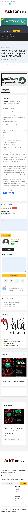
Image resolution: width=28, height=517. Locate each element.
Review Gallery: (5, 211)
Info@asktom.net (12, 511)
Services (3, 47)
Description (10, 64)
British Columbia (13, 290)
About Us (7, 1)
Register (10, 31)
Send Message (14, 275)
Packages (12, 1)
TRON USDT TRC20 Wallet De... (13, 381)
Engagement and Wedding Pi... (12, 341)
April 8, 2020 (5, 59)
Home (3, 34)
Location (16, 64)
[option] (14, 332)
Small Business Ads (7, 339)
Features (3, 64)
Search (2, 1)
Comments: (4, 217)
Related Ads (4, 69)
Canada (21, 290)
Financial (8, 47)
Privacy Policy (18, 498)
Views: (13, 59)
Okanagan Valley (19, 288)
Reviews (22, 64)
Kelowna (11, 288)
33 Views (8, 439)
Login (4, 31)
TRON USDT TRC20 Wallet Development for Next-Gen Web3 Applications (14, 430)
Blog (16, 494)
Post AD (18, 31)
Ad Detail (10, 34)
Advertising (18, 496)
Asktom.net (13, 509)
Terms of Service (19, 501)
